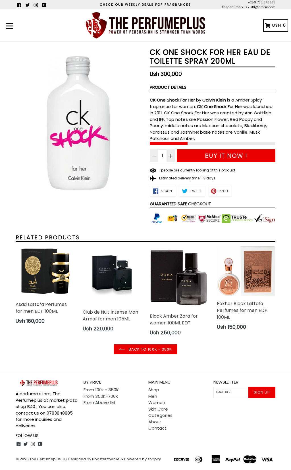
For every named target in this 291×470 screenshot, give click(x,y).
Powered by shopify (142, 459)
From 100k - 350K (101, 390)
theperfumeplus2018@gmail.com (248, 7)
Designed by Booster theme (94, 459)
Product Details (168, 87)
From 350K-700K (101, 396)
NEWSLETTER (225, 382)
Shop (153, 390)
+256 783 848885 (261, 2)
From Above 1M (99, 402)
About (154, 422)
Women (156, 402)
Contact (157, 428)
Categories (160, 415)
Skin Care (158, 409)
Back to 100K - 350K (150, 349)
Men (152, 396)
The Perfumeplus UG (48, 459)
